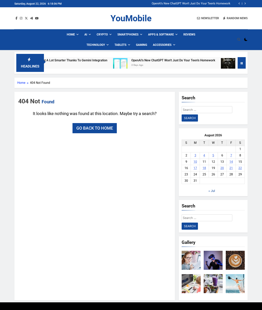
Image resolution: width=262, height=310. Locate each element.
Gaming (141, 45)
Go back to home (94, 128)
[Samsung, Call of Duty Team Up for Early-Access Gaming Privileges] (221, 65)
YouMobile (131, 18)
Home (71, 34)
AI (85, 34)
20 (222, 168)
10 (195, 162)
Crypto (102, 34)
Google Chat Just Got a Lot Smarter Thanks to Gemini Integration (55, 60)
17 (195, 168)
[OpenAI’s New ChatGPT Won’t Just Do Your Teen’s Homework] (113, 65)
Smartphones (127, 34)
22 (240, 168)
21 (231, 168)
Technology (96, 45)
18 (204, 168)
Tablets (120, 45)
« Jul (211, 191)
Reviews (189, 34)
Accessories (162, 45)
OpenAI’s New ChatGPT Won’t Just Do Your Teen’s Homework (191, 3)
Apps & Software (161, 34)
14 (231, 162)
